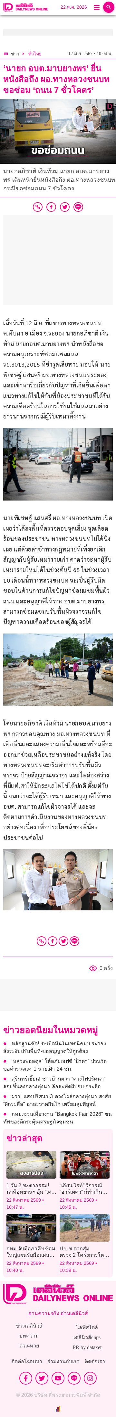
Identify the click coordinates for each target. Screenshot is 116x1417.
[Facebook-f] (25, 1378)
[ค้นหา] (108, 7)
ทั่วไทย (35, 54)
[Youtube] (58, 1378)
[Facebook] (52, 941)
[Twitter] (63, 941)
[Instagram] (90, 1378)
